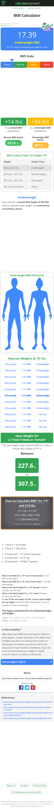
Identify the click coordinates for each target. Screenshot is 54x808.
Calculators (18, 8)
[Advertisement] (27, 95)
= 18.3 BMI (26, 408)
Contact (24, 785)
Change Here (5, 25)
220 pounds (10, 401)
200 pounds (10, 376)
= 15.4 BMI (26, 364)
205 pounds (10, 383)
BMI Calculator (34, 8)
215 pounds (10, 395)
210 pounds (10, 389)
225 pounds (10, 408)
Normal (43, 414)
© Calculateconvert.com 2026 (26, 792)
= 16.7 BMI (26, 383)
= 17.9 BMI (26, 401)
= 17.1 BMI (26, 389)
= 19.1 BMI (26, 420)
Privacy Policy (39, 785)
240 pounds (10, 426)
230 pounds (10, 414)
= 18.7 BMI (26, 414)
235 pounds (10, 420)
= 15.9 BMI (26, 370)
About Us (11, 785)
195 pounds (10, 370)
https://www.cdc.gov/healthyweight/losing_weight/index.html (27, 718)
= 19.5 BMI (26, 426)
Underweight (42, 364)
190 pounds (10, 364)
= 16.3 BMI (26, 376)
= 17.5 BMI (26, 395)
